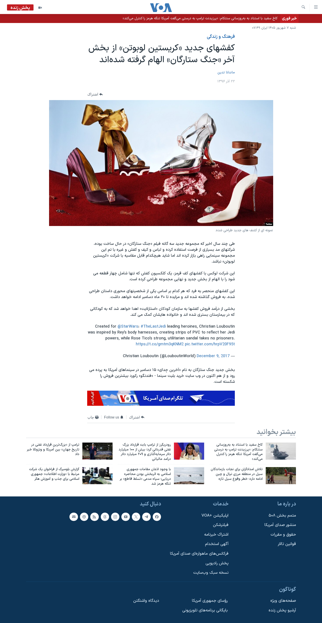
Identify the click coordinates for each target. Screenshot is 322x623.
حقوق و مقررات (283, 534)
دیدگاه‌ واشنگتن (146, 601)
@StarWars (128, 327)
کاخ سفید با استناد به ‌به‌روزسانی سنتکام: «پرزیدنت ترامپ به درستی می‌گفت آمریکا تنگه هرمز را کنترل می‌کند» (200, 18)
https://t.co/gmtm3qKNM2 (160, 344)
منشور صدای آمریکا (280, 525)
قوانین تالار (287, 544)
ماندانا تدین (226, 72)
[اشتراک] (73, 516)
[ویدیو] (40, 7)
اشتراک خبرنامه (216, 534)
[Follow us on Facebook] (157, 516)
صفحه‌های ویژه (283, 601)
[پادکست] (84, 516)
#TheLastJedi (153, 327)
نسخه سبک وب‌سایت (210, 573)
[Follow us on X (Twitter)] (136, 516)
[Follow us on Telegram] (146, 516)
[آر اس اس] (94, 516)
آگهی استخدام (216, 544)
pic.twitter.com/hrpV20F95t (210, 344)
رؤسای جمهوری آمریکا (210, 601)
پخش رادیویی (216, 563)
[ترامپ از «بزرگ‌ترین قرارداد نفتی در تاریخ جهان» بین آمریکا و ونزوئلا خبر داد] (97, 451)
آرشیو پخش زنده (282, 610)
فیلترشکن (220, 525)
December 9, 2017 (213, 356)
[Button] (95, 94)
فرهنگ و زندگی (221, 36)
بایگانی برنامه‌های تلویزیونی (205, 610)
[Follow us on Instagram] (115, 516)
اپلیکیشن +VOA (215, 515)
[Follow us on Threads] (105, 516)
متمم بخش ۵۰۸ (282, 515)
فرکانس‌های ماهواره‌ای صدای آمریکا (199, 554)
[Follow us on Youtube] (125, 516)
